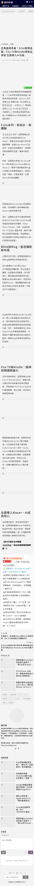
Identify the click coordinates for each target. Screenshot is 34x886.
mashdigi (7, 545)
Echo (25, 695)
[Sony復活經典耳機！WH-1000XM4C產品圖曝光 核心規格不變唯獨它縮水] (8, 810)
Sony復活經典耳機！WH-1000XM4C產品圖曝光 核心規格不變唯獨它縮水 (24, 809)
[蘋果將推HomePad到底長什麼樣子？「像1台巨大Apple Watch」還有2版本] (8, 663)
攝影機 (5, 699)
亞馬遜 (5, 695)
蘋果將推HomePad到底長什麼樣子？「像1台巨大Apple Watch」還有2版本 (24, 662)
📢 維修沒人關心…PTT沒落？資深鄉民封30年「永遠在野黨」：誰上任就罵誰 (16, 605)
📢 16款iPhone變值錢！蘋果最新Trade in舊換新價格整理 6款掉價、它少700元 (17, 622)
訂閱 (25, 877)
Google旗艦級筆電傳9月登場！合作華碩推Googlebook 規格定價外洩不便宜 (24, 787)
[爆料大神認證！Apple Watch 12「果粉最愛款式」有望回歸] (8, 799)
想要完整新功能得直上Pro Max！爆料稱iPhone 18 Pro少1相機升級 (24, 684)
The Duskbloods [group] (8, 11)
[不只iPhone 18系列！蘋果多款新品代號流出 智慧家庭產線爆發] (8, 674)
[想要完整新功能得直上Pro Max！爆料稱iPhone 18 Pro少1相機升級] (8, 686)
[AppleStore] (24, 872)
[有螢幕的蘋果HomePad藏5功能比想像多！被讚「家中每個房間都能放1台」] (8, 777)
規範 (3, 852)
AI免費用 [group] (21, 11)
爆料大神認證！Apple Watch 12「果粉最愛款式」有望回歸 (24, 798)
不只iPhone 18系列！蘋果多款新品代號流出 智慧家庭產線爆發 (24, 673)
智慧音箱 (13, 695)
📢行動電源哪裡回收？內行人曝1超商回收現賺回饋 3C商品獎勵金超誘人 (17, 595)
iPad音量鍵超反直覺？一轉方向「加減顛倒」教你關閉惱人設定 (24, 764)
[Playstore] (20, 872)
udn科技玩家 (4, 44)
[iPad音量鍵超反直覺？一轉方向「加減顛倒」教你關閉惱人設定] (8, 765)
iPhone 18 (5, 655)
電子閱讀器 (26, 699)
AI (20, 695)
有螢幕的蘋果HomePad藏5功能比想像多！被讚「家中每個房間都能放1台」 (24, 775)
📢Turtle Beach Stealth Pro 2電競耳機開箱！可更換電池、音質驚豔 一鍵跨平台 (17, 585)
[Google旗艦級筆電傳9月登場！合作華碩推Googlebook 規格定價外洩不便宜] (8, 788)
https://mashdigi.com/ (9, 745)
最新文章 (5, 6)
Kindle (17, 699)
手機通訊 (15, 6)
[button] (29, 2)
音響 (4, 703)
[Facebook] (9, 872)
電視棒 (11, 703)
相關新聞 (4, 757)
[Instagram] (13, 872)
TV (11, 699)
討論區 (3, 831)
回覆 (30, 852)
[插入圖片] (25, 852)
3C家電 (11, 44)
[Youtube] (27, 2)
